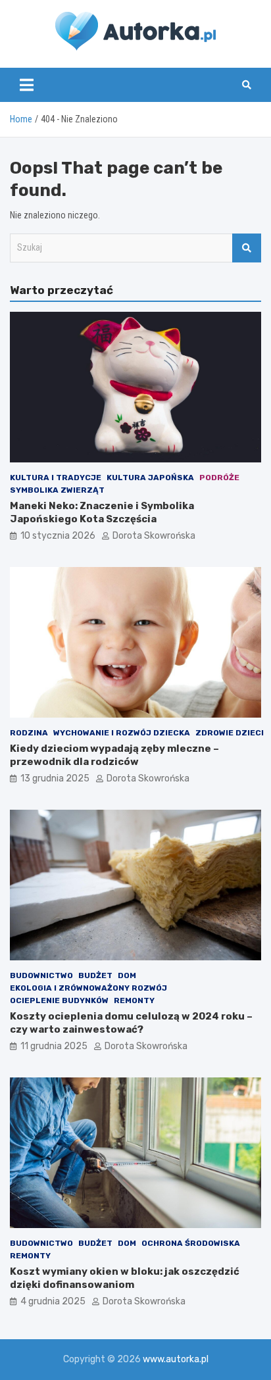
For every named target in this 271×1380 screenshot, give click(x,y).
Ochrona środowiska (190, 1243)
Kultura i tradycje (55, 477)
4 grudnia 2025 (53, 1301)
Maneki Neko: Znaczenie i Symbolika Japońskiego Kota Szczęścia (102, 512)
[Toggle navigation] (26, 85)
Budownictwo (41, 975)
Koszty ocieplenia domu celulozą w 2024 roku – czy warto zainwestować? (131, 1022)
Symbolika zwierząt (57, 490)
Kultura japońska (150, 477)
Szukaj (246, 248)
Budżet (95, 975)
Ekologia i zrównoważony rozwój (88, 988)
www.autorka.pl (176, 1359)
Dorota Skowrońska (153, 535)
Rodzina (29, 732)
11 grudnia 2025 (53, 1046)
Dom (127, 975)
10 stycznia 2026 (57, 535)
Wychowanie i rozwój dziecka (121, 732)
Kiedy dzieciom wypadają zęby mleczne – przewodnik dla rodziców (114, 755)
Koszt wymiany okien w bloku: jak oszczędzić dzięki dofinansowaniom (124, 1278)
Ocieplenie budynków (59, 1000)
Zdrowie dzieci (229, 732)
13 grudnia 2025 (54, 778)
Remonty (134, 1000)
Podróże (219, 477)
